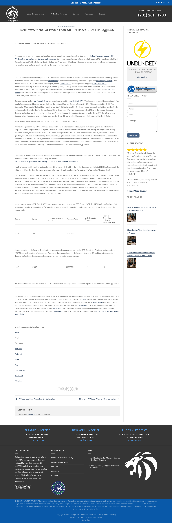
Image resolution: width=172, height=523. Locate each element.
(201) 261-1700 (37, 440)
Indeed (17, 359)
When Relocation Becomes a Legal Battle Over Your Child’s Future (141, 254)
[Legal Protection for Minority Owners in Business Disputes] (131, 217)
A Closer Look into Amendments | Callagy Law (37, 399)
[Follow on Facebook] (17, 487)
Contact (102, 14)
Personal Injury (70, 26)
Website (18, 381)
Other (60, 26)
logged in (31, 414)
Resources (89, 14)
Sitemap (113, 515)
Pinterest (18, 354)
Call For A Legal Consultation (149, 10)
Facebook (58, 311)
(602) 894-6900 (134, 440)
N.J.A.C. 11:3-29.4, (76, 101)
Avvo (17, 332)
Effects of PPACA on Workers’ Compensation (97, 399)
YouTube (18, 348)
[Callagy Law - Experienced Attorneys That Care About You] (13, 13)
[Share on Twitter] (63, 389)
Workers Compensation (24, 59)
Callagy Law (83, 305)
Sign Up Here (142, 77)
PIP (112, 56)
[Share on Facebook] (59, 389)
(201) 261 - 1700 (152, 15)
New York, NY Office (86, 430)
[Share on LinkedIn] (76, 389)
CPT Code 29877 (99, 83)
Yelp (16, 365)
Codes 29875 (65, 83)
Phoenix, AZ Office (134, 430)
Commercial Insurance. (47, 59)
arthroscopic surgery (104, 80)
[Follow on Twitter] (25, 487)
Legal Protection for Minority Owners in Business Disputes (142, 208)
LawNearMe (20, 370)
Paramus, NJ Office (37, 430)
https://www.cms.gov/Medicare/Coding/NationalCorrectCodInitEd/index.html (46, 161)
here (84, 299)
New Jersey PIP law (40, 101)
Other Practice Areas (59, 14)
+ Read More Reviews (137, 191)
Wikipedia (19, 376)
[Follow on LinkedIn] (29, 487)
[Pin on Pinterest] (71, 389)
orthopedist (53, 80)
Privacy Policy (103, 515)
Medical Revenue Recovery (35, 14)
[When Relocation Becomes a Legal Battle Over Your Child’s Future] (131, 263)
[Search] (169, 2)
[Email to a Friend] (67, 389)
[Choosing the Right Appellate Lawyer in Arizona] (131, 240)
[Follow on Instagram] (21, 487)
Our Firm (76, 14)
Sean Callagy (98, 302)
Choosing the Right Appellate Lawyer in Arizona (142, 231)
